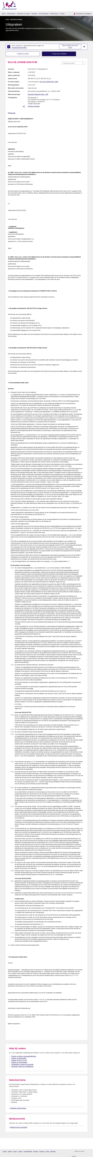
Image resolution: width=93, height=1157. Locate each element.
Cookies (20, 1151)
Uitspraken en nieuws (23, 13)
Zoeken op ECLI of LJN (19, 1060)
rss (86, 1151)
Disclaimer (53, 1151)
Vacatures (41, 1151)
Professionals (54, 13)
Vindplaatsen (12, 97)
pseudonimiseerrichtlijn (19, 47)
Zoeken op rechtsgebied (19, 1062)
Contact (62, 13)
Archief (47, 1151)
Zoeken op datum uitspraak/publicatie (23, 1056)
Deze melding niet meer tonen (70, 47)
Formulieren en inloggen (83, 13)
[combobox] (73, 63)
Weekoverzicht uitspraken (18, 1127)
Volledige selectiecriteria (18, 1108)
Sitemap (10, 1151)
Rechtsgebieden (13, 85)
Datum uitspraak (13, 72)
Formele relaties (13, 82)
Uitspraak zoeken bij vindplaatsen (22, 1066)
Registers (34, 13)
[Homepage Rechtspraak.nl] (8, 5)
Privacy (15, 1151)
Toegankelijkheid (27, 1151)
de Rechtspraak (44, 13)
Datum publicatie (14, 75)
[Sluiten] (84, 46)
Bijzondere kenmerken (16, 88)
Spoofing (35, 1151)
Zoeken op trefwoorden (18, 1058)
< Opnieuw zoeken (23, 54)
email (89, 1151)
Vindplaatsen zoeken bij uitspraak (22, 1064)
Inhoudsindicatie (14, 91)
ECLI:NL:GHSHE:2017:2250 (49, 82)
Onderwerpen (11, 13)
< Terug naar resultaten (59, 54)
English (5, 1151)
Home (4, 13)
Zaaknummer (12, 78)
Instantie (11, 69)
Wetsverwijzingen (14, 94)
